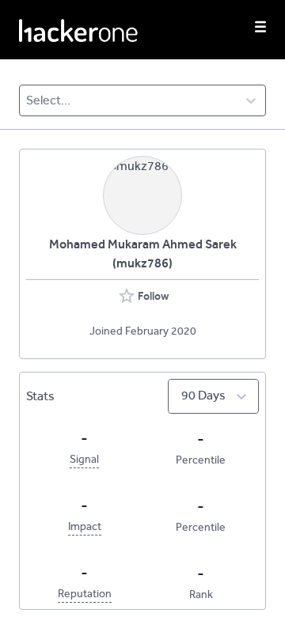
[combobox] (27, 100)
